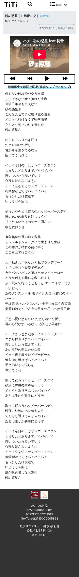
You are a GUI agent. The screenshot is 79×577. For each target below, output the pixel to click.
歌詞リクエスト (30, 526)
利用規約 (46, 530)
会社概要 (32, 530)
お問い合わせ (50, 526)
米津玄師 (44, 16)
